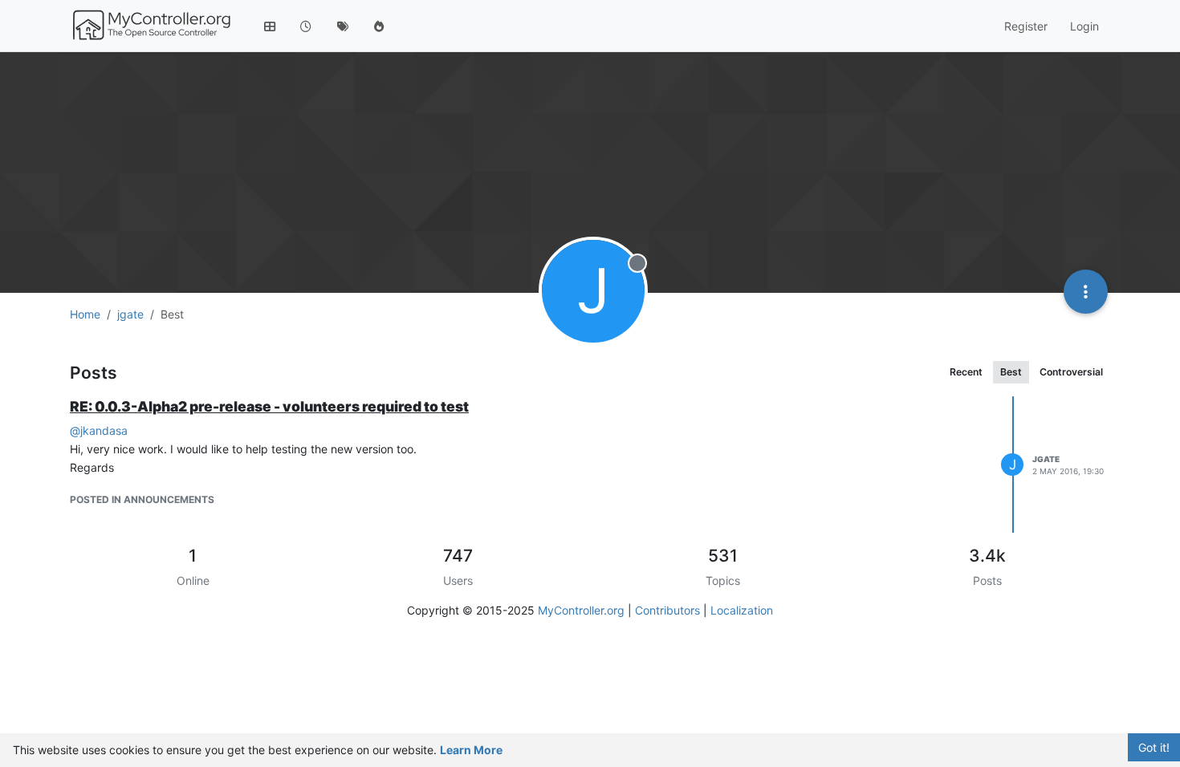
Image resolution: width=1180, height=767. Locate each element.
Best (1011, 372)
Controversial (1071, 372)
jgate (1046, 459)
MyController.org (581, 610)
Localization (741, 610)
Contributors (667, 610)
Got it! (1154, 747)
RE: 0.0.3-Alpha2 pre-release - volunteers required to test (269, 406)
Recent (966, 372)
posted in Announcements (142, 499)
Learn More (471, 750)
